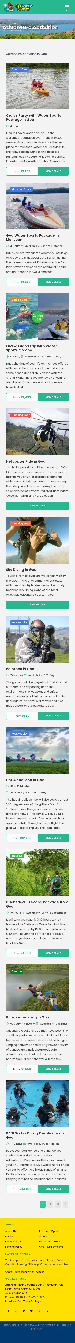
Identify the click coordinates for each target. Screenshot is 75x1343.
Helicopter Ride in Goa (26, 461)
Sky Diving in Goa (21, 569)
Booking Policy (13, 1247)
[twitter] (31, 1311)
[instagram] (47, 1311)
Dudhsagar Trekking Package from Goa (37, 904)
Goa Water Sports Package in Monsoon (32, 237)
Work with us (47, 1236)
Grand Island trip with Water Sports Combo (31, 348)
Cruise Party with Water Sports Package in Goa (33, 117)
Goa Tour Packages (51, 1247)
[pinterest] (23, 1311)
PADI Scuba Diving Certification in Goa (36, 1135)
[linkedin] (16, 1311)
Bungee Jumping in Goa (27, 1017)
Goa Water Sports (41, 1325)
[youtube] (39, 1311)
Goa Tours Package (29, 1301)
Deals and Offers (49, 1241)
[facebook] (8, 1311)
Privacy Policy (13, 1241)
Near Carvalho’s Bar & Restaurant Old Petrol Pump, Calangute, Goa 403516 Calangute (34, 1289)
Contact (10, 1236)
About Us (10, 1231)
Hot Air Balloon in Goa (25, 780)
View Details (53, 171)
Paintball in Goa (20, 668)
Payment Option (49, 1231)
